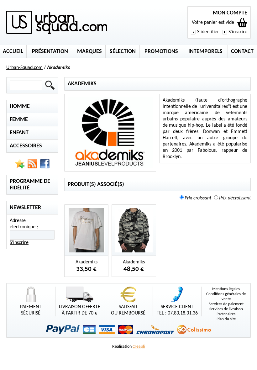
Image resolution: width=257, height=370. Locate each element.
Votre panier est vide (213, 22)
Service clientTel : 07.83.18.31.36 (177, 310)
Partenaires (226, 314)
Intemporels (205, 51)
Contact (242, 51)
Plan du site (226, 319)
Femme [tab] (19, 119)
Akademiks (86, 262)
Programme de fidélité (30, 185)
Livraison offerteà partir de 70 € (79, 310)
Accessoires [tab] (26, 146)
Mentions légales (226, 289)
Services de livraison (226, 309)
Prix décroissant (235, 198)
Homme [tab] (20, 106)
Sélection (123, 51)
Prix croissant (198, 198)
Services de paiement (226, 304)
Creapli (139, 346)
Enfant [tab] (19, 132)
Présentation (50, 51)
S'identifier (208, 31)
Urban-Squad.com (24, 67)
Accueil (13, 51)
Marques (89, 51)
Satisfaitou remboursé (128, 310)
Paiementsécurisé (30, 310)
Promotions (161, 51)
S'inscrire (237, 31)
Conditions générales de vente (226, 296)
